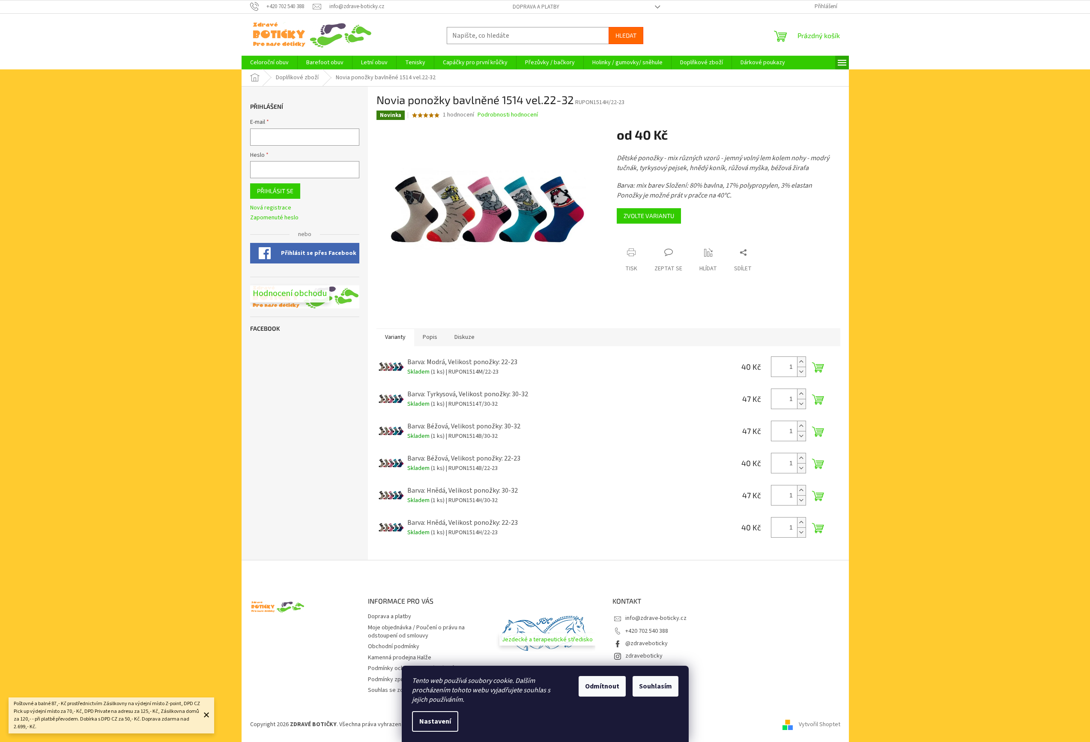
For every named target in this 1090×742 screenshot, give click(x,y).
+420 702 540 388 (646, 631)
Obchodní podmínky (393, 646)
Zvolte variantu (649, 215)
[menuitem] (269, 62)
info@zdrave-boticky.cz (656, 618)
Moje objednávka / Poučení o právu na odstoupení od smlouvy (416, 631)
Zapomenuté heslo (274, 218)
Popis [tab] (430, 337)
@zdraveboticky (646, 643)
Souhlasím (655, 686)
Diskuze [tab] (464, 337)
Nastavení (435, 721)
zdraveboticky (644, 656)
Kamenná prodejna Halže (399, 657)
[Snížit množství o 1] (801, 372)
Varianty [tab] (395, 337)
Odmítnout (602, 686)
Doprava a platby (536, 7)
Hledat (625, 35)
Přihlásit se (275, 190)
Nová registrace (270, 208)
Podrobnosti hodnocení (508, 115)
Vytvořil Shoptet (819, 724)
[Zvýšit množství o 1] (801, 362)
